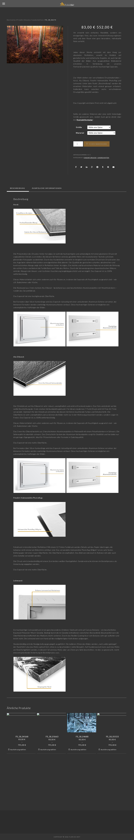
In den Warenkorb (98, 144)
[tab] (17, 188)
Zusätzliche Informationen (47, 188)
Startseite (11, 20)
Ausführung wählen (18, 749)
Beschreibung (17, 188)
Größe (79, 127)
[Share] (76, 167)
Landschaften (37, 20)
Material (80, 133)
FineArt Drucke (23, 20)
